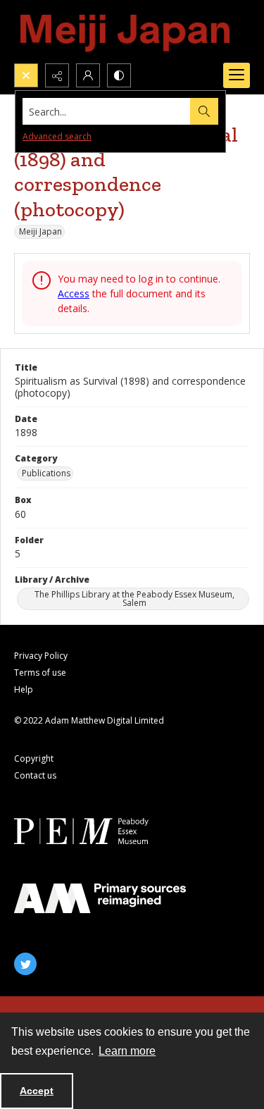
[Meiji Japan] (126, 31)
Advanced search (57, 136)
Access (73, 293)
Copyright (34, 758)
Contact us (35, 775)
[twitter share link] (25, 964)
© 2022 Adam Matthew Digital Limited (89, 720)
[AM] (100, 898)
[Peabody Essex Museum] (100, 831)
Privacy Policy (41, 656)
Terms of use (40, 673)
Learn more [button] (127, 1051)
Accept (37, 1090)
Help (23, 689)
